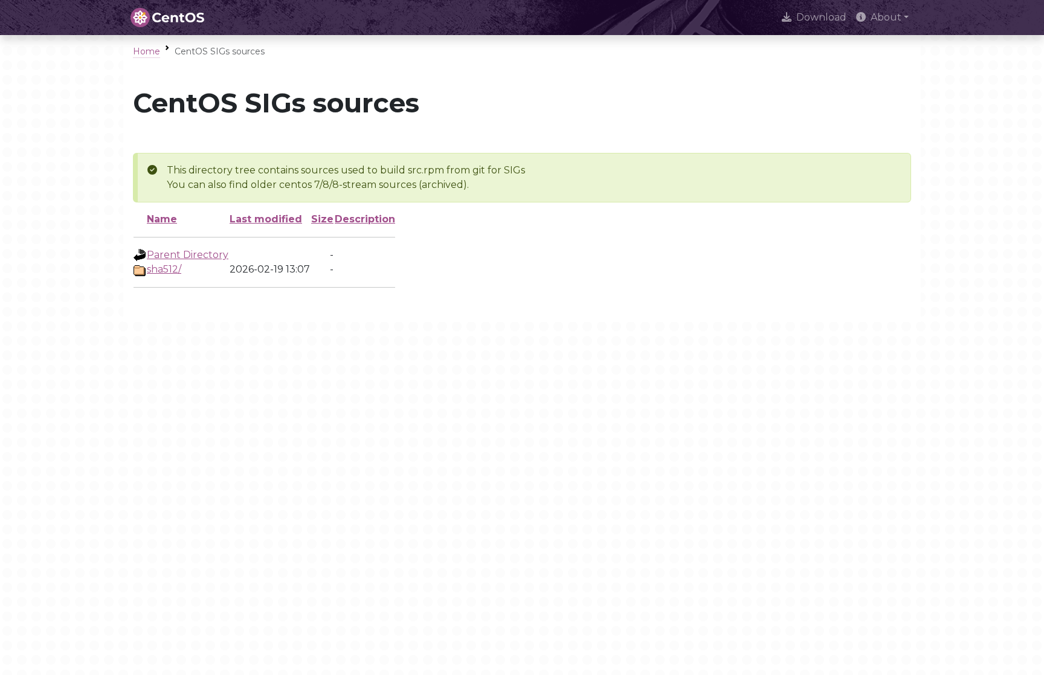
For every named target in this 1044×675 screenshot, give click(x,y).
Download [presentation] (821, 17)
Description (365, 219)
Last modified (266, 219)
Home (146, 51)
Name (162, 219)
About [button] (886, 17)
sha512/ (164, 269)
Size (322, 219)
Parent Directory (187, 254)
